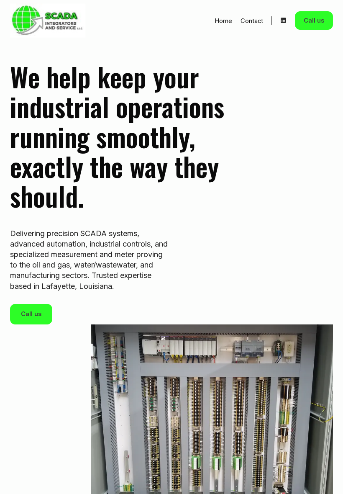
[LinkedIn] (283, 20)
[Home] (37, 20)
